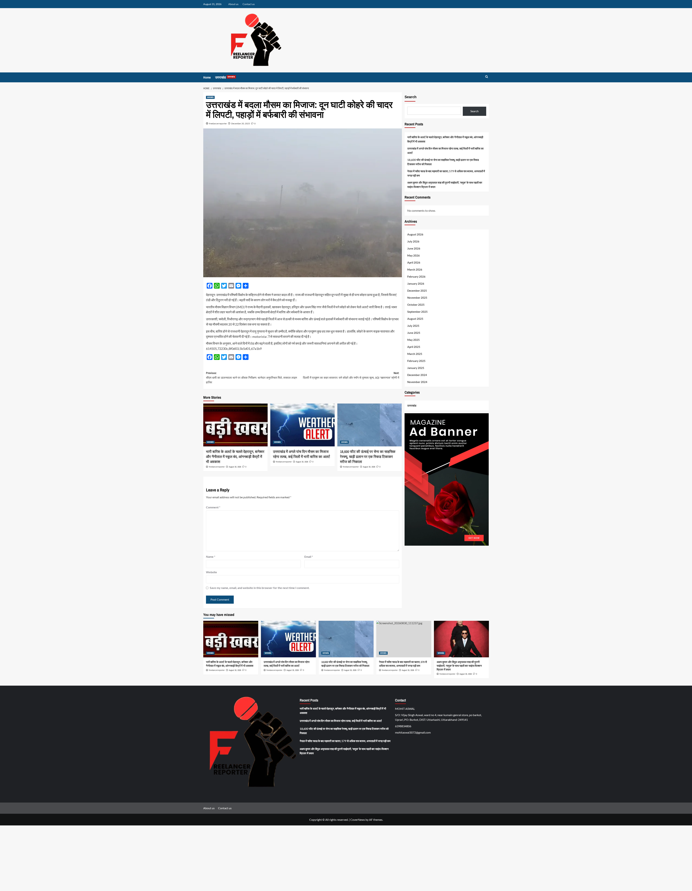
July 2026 (413, 241)
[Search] (486, 77)
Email (308, 556)
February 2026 (416, 276)
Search (410, 97)
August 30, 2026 (235, 466)
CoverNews (357, 819)
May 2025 (413, 340)
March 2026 (414, 269)
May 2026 (413, 255)
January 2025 (415, 368)
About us (233, 4)
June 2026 (413, 248)
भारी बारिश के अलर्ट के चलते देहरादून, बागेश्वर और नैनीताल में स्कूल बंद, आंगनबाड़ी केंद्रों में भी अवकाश (235, 456)
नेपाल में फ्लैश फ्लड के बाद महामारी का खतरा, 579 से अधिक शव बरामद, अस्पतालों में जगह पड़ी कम (446, 173)
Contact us (249, 4)
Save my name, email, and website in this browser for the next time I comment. (260, 587)
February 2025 (416, 361)
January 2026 (415, 283)
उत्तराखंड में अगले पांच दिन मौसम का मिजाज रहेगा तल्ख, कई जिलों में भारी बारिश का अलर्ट (301, 454)
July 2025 (413, 326)
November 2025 (417, 297)
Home (207, 77)
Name (210, 556)
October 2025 (416, 304)
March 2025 (414, 354)
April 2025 (413, 347)
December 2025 (417, 290)
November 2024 (417, 382)
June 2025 (413, 333)
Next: (351, 375)
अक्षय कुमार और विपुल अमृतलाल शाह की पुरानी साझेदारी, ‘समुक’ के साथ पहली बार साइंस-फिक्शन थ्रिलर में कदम (444, 184)
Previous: (251, 377)
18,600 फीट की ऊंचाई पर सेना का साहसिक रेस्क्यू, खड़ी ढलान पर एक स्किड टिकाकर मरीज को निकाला (367, 456)
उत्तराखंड (225, 77)
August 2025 (415, 318)
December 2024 (417, 375)
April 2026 (413, 262)
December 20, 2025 (240, 123)
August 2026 (415, 234)
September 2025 (417, 311)
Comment (213, 507)
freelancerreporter (218, 123)
